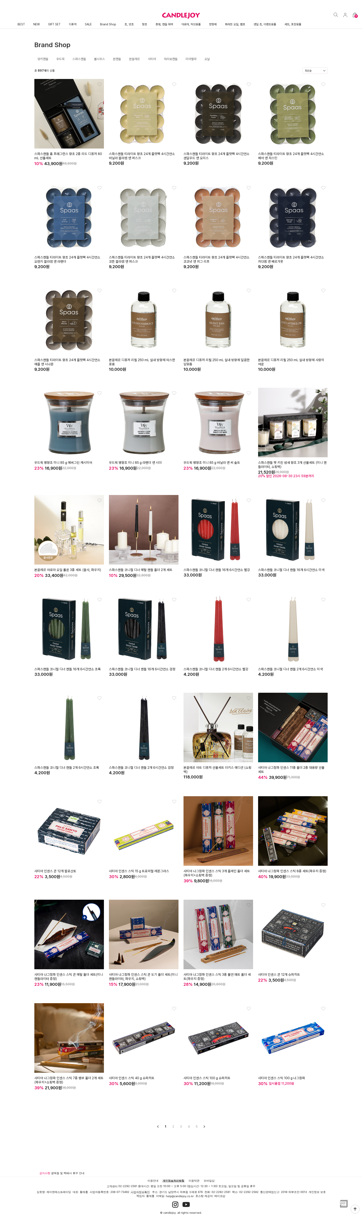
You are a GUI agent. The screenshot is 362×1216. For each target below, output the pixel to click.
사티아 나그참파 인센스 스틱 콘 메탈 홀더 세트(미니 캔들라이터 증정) (68, 977)
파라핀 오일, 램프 (235, 24)
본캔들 (117, 59)
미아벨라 (191, 59)
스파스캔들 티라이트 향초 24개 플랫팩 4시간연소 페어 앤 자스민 (291, 156)
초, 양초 (129, 24)
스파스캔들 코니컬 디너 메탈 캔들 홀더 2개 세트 (140, 570)
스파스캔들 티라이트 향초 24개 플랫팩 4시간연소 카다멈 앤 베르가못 (291, 259)
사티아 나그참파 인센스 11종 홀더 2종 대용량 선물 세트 (291, 770)
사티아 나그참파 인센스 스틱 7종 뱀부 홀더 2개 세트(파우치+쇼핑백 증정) (68, 1080)
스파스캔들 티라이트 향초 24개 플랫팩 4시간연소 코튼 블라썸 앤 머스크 (142, 259)
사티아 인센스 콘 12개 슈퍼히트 (279, 975)
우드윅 (60, 59)
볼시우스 (99, 59)
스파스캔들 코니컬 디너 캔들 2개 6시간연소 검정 (141, 768)
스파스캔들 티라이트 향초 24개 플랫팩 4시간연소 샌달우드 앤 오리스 (217, 156)
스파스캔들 (79, 59)
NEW (36, 24)
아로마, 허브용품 (191, 24)
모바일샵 (209, 1180)
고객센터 (112, 1186)
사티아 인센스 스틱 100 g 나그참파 (281, 1078)
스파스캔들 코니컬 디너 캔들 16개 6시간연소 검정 (142, 669)
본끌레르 (134, 59)
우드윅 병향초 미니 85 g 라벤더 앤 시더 (135, 463)
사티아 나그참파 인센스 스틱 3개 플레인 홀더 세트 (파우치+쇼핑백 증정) (217, 873)
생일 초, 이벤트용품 (264, 24)
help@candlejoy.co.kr (180, 1196)
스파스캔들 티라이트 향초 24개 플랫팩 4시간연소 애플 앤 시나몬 (67, 362)
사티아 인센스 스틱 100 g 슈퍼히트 (207, 1078)
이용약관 (194, 1180)
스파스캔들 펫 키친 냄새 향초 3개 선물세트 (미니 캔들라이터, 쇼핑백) (292, 465)
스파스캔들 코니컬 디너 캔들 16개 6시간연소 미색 (291, 570)
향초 (144, 24)
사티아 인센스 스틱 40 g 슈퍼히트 (131, 1078)
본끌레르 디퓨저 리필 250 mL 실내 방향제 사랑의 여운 (291, 362)
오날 (207, 59)
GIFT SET (54, 24)
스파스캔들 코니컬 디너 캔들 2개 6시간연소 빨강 (216, 669)
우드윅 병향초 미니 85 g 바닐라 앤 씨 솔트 (212, 463)
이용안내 (152, 1180)
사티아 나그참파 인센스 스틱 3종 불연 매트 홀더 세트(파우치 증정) (217, 977)
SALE (88, 24)
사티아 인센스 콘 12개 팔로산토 (55, 871)
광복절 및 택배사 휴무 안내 (67, 1173)
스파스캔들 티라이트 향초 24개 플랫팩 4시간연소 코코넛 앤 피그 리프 (217, 259)
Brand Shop (108, 24)
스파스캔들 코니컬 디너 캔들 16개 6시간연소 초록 (67, 669)
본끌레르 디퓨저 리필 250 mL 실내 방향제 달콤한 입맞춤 (217, 362)
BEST (21, 24)
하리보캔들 (171, 59)
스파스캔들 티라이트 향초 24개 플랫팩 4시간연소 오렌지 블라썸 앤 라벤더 (67, 259)
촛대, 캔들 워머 (164, 24)
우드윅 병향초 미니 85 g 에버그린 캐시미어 (63, 463)
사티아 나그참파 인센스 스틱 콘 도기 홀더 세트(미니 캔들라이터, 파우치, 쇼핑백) (143, 977)
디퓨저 (72, 24)
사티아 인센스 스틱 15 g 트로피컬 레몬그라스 (139, 871)
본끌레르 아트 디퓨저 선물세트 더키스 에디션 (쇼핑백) (217, 770)
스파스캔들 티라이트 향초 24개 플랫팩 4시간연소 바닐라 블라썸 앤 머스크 (142, 156)
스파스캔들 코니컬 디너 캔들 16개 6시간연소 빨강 (217, 570)
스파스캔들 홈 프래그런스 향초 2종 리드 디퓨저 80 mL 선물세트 (68, 156)
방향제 (213, 24)
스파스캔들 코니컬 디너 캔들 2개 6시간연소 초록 (66, 768)
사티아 (152, 59)
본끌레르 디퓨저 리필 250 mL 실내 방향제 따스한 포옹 (142, 362)
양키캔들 (42, 59)
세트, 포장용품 (292, 24)
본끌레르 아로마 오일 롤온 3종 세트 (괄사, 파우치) (67, 570)
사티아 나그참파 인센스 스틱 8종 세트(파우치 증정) (292, 871)
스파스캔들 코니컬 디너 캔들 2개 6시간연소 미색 (290, 669)
